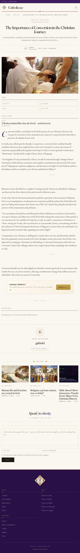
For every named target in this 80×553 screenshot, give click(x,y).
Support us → (63, 287)
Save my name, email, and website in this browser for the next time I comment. (26, 455)
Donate (4, 521)
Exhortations (6, 503)
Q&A (4, 507)
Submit (8, 460)
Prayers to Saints (47, 503)
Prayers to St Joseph (48, 507)
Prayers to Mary (47, 499)
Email (5, 108)
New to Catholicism (8, 525)
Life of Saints (6, 499)
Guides (4, 528)
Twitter (6, 103)
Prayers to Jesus (47, 495)
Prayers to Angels (47, 510)
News (4, 510)
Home (8, 15)
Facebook (44, 103)
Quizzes (4, 532)
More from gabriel (39, 348)
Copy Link (45, 108)
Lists (3, 536)
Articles (16, 15)
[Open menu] (76, 8)
